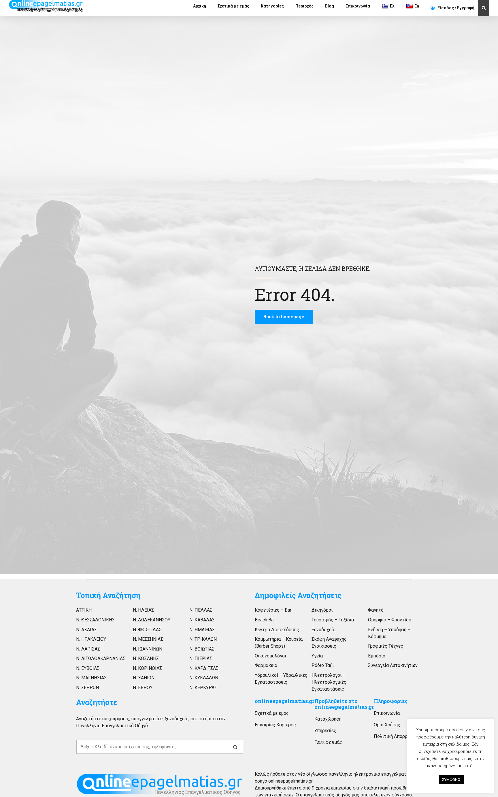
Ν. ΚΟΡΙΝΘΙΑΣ (147, 668)
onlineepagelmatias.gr (284, 701)
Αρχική (199, 6)
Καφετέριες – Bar (273, 610)
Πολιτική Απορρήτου (395, 736)
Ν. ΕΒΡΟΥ (142, 687)
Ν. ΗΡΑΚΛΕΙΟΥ (91, 639)
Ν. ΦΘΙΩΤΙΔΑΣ (147, 629)
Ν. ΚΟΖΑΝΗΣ (146, 658)
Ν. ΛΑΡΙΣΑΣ (88, 649)
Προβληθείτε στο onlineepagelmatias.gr (344, 704)
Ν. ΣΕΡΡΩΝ (87, 687)
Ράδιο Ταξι (323, 665)
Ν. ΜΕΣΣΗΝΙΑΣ (148, 639)
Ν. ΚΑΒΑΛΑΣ (202, 620)
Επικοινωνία (358, 6)
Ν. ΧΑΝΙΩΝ (143, 678)
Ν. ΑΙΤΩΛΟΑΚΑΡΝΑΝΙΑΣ (100, 658)
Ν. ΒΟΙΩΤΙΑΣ (201, 649)
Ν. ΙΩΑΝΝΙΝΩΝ (147, 649)
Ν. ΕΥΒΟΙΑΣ (87, 668)
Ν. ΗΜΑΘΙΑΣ (202, 629)
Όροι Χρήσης (387, 725)
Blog (329, 6)
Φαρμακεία (266, 665)
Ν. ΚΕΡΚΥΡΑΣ (203, 687)
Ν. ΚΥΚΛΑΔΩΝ (203, 678)
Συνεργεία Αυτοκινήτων (393, 665)
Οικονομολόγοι (270, 656)
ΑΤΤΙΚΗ (84, 610)
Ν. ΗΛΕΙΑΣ (143, 610)
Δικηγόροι (322, 610)
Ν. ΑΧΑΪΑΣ (86, 629)
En (416, 6)
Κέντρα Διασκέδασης (277, 629)
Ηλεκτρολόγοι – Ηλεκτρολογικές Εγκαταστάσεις (329, 682)
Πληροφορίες (391, 701)
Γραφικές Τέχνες (385, 646)
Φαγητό (376, 610)
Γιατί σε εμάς (328, 742)
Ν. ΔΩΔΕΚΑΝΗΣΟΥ (151, 620)
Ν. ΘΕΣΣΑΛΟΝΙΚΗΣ (95, 620)
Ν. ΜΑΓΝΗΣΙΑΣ (91, 678)
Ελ (392, 6)
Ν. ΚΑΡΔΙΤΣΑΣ (203, 668)
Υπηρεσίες (325, 730)
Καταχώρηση (328, 719)
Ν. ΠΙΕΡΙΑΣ (200, 658)
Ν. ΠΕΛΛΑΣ (200, 610)
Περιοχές (304, 6)
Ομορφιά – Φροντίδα (389, 620)
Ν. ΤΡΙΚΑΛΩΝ (203, 639)
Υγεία (317, 656)
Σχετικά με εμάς (233, 6)
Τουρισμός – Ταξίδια (333, 620)
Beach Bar (265, 620)
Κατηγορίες (272, 6)
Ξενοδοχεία (323, 629)
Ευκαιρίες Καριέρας (275, 725)
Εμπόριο (376, 656)
